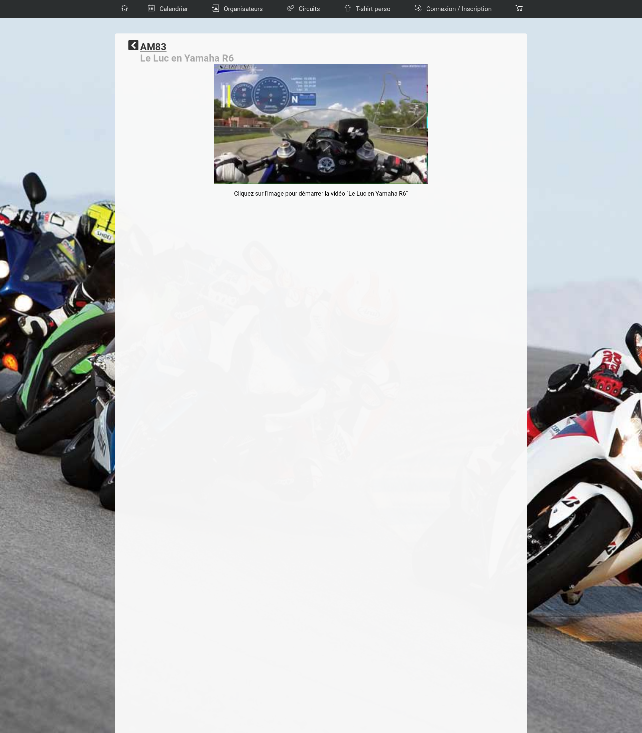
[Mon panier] (518, 9)
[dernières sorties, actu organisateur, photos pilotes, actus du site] (123, 9)
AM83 (153, 47)
